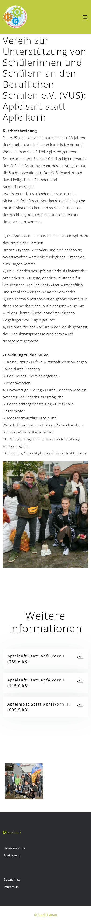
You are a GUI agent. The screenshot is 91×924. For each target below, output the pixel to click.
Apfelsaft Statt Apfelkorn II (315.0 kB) (36, 683)
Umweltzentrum (14, 848)
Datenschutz (12, 879)
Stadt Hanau (12, 855)
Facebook (14, 832)
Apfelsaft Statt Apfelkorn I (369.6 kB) (36, 658)
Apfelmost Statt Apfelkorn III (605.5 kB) (38, 707)
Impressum (11, 887)
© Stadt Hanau (45, 915)
